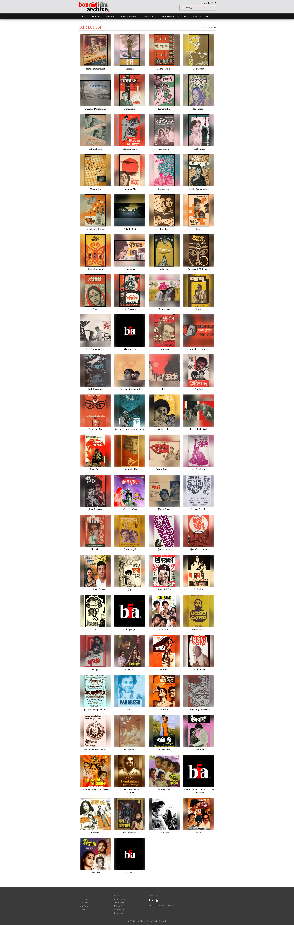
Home (84, 16)
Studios (82, 910)
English (211, 3)
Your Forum (84, 906)
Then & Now (109, 16)
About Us (95, 16)
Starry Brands (148, 16)
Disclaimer (84, 903)
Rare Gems (182, 16)
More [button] (208, 16)
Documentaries (167, 16)
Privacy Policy (119, 913)
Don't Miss (196, 16)
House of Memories (128, 16)
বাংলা (205, 3)
